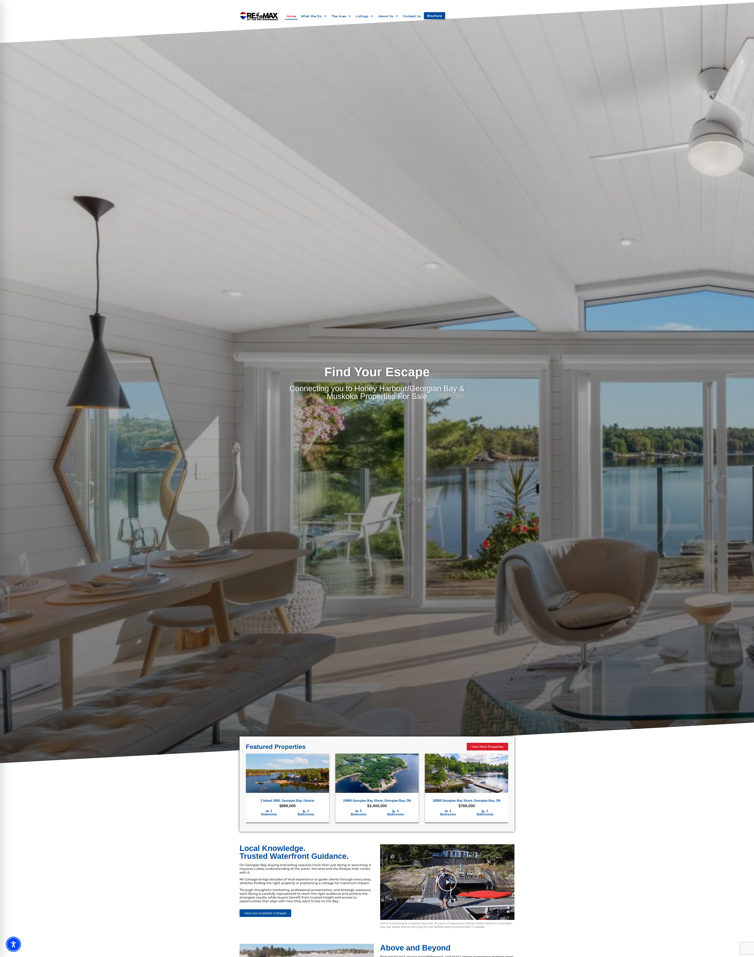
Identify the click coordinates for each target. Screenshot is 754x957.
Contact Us (412, 16)
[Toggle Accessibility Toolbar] (13, 944)
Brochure (434, 15)
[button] (447, 882)
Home (291, 16)
